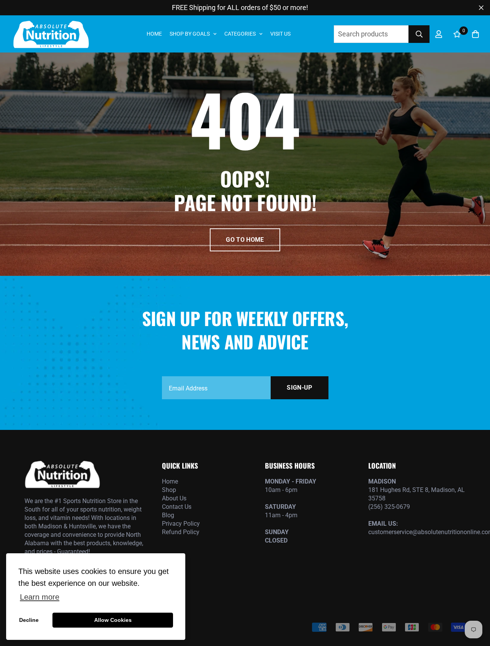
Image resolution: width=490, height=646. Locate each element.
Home (154, 34)
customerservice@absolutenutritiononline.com (417, 532)
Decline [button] (29, 620)
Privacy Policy (181, 523)
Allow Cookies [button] (113, 620)
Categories (240, 34)
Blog (168, 515)
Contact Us (176, 506)
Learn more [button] (39, 597)
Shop (169, 490)
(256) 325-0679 (389, 506)
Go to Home (245, 239)
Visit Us (280, 34)
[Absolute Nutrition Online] (50, 33)
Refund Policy (180, 532)
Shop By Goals (190, 34)
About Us (174, 498)
